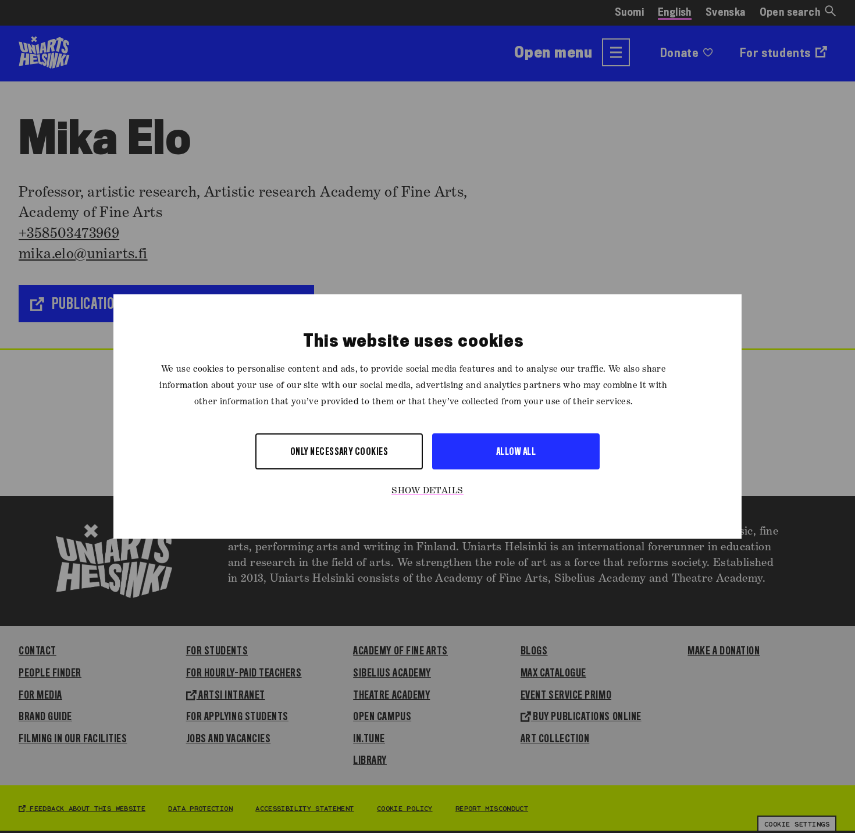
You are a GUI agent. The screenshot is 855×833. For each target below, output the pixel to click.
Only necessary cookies (339, 451)
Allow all (516, 451)
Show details (427, 491)
